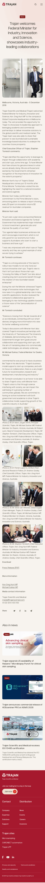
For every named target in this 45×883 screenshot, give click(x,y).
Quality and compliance (10, 869)
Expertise (5, 815)
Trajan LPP (6, 847)
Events (22, 815)
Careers (23, 819)
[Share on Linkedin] (25, 611)
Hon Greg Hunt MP (10, 585)
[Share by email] (31, 611)
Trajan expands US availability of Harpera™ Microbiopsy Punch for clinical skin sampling (21, 664)
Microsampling (8, 838)
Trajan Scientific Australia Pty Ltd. (26, 876)
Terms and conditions (28, 865)
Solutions (5, 819)
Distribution (26, 802)
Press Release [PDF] (10, 568)
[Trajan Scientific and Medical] (12, 4)
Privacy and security (9, 865)
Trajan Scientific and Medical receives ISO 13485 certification (21, 746)
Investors (23, 824)
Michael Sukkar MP (10, 587)
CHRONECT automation (12, 843)
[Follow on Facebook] (2, 857)
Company (6, 810)
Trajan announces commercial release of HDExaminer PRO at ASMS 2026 (22, 706)
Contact (6, 802)
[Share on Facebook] (20, 611)
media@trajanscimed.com (13, 600)
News (22, 17)
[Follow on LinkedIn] (13, 857)
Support (5, 824)
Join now (8, 792)
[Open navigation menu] (41, 4)
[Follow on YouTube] (7, 857)
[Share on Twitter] (14, 611)
